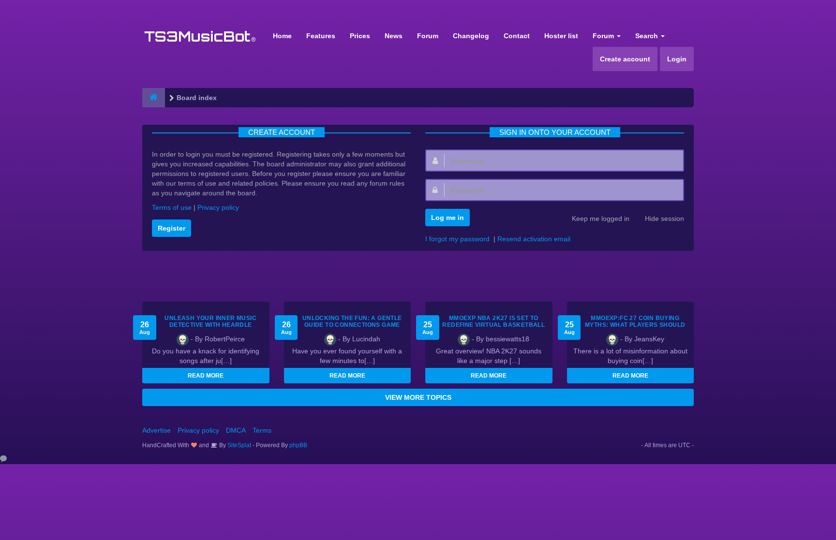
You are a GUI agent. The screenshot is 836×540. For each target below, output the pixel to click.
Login (677, 59)
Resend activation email (533, 239)
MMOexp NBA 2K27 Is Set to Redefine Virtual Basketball (493, 321)
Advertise (156, 430)
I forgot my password (457, 239)
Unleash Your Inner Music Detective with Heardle (210, 321)
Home (282, 36)
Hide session (664, 218)
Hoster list (561, 36)
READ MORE (206, 375)
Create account (625, 59)
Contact (517, 36)
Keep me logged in (600, 218)
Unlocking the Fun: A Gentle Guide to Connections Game (352, 321)
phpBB (298, 445)
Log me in (447, 217)
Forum (427, 36)
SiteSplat (238, 445)
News (394, 36)
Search (647, 36)
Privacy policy (218, 207)
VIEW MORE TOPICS (418, 397)
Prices (360, 36)
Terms (262, 430)
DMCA (236, 430)
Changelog (471, 36)
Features (320, 36)
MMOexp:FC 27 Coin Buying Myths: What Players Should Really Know (635, 325)
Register (171, 228)
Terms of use (172, 207)
